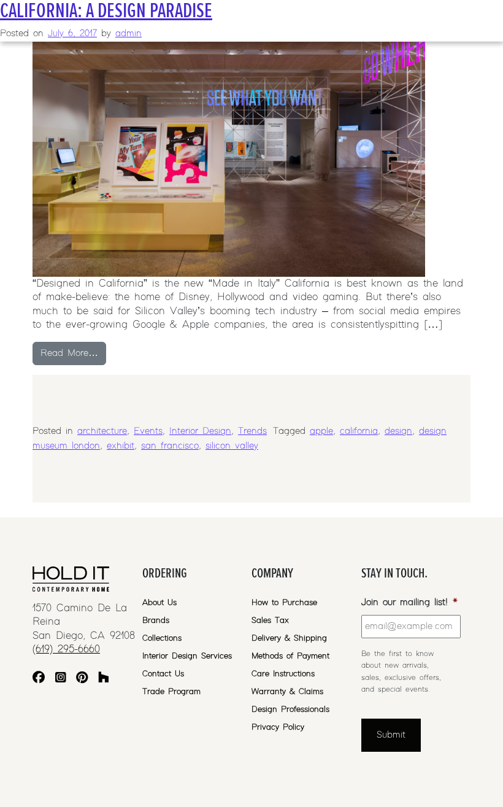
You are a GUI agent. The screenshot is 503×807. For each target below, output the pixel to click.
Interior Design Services (187, 656)
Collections (162, 638)
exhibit (120, 445)
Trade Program (171, 691)
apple (321, 431)
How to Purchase (284, 602)
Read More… (73, 353)
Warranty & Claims (287, 691)
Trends (252, 431)
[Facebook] (39, 679)
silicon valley (231, 445)
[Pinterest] (82, 679)
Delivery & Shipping (289, 638)
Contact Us (163, 674)
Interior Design (200, 431)
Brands (155, 620)
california (359, 431)
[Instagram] (60, 679)
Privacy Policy (278, 727)
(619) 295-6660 (66, 649)
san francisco (170, 445)
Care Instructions (283, 674)
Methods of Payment (290, 656)
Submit (391, 734)
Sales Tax (270, 620)
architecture (102, 431)
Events (148, 431)
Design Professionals (290, 709)
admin (128, 33)
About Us (159, 602)
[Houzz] (103, 679)
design (398, 431)
